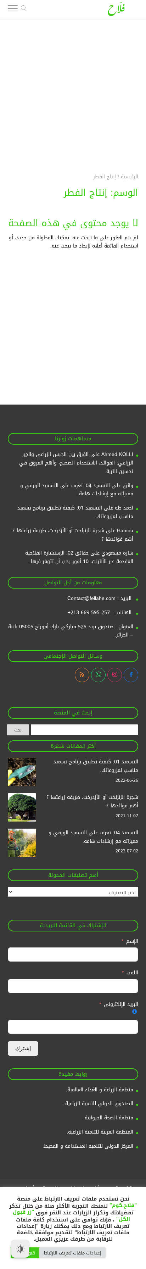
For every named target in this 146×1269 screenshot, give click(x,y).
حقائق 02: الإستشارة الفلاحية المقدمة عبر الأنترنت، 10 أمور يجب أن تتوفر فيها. (79, 557)
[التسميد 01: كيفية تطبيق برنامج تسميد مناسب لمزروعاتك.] (22, 773)
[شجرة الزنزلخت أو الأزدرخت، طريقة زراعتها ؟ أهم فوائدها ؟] (22, 808)
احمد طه (124, 508)
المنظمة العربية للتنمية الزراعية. (100, 1132)
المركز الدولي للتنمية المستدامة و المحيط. (88, 1146)
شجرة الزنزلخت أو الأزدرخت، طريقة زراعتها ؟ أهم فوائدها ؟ (72, 535)
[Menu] (13, 10)
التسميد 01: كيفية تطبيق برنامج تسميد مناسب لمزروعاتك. (75, 512)
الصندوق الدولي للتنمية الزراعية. (98, 1103)
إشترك (23, 1048)
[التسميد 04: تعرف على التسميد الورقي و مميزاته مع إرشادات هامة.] (22, 844)
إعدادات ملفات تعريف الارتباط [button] (72, 1252)
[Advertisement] (73, 92)
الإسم (131, 941)
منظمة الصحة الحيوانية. (108, 1118)
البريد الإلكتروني (121, 1004)
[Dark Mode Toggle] (20, 1248)
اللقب (132, 973)
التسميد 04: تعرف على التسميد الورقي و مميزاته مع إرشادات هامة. (76, 490)
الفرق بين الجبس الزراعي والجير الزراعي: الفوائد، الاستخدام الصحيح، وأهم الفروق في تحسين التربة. (76, 463)
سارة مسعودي (117, 553)
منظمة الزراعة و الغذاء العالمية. (99, 1090)
